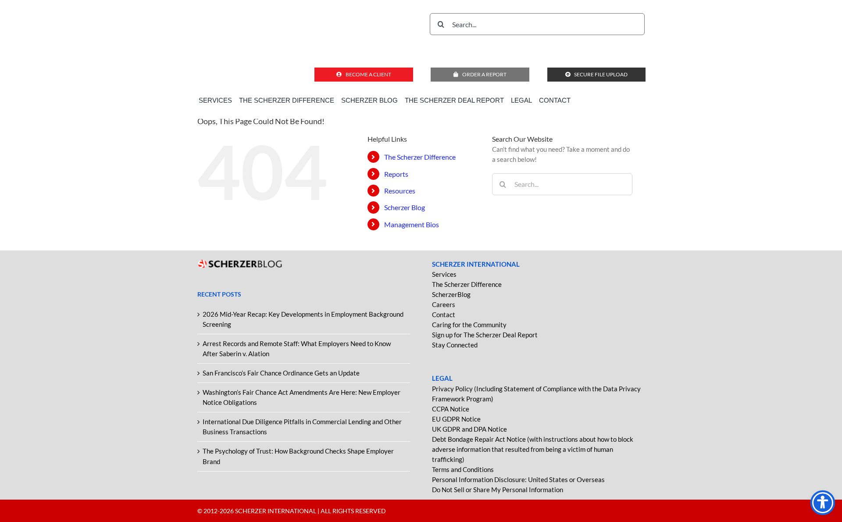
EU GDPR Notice (456, 419)
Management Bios (411, 224)
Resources (399, 190)
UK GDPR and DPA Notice (469, 429)
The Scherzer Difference (420, 157)
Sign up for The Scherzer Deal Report (485, 335)
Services (444, 274)
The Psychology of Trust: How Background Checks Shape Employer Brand (298, 456)
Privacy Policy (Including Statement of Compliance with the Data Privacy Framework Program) (536, 394)
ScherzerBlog (451, 294)
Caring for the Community (469, 325)
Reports (396, 174)
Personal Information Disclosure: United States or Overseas (518, 479)
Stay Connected (455, 345)
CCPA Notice (450, 409)
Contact (443, 314)
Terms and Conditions (463, 469)
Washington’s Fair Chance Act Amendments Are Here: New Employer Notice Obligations (301, 397)
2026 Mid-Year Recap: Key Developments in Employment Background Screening (303, 319)
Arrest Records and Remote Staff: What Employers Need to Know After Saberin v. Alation (297, 349)
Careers (443, 304)
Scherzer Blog (404, 207)
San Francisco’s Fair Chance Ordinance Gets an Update (281, 373)
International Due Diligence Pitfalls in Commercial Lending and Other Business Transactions (302, 427)
